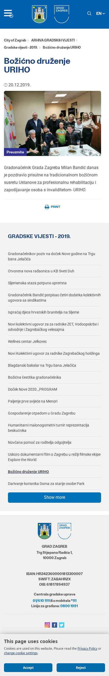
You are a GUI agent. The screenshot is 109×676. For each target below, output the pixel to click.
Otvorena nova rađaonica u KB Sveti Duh (41, 271)
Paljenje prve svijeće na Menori (32, 401)
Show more (54, 497)
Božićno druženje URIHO (28, 472)
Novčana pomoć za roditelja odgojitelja (39, 442)
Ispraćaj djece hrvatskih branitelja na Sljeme (43, 312)
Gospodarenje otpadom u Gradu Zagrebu (41, 413)
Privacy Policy (87, 648)
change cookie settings (21, 653)
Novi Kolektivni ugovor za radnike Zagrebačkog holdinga (54, 353)
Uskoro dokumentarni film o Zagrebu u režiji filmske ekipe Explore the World (54, 457)
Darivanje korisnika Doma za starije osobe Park (46, 483)
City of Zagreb (15, 40)
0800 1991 (69, 606)
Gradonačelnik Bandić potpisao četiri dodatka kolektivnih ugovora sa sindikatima (54, 297)
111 (74, 600)
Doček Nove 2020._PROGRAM (32, 389)
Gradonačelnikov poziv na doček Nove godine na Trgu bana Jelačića (51, 256)
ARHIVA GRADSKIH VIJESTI (53, 40)
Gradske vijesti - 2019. (21, 47)
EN (99, 13)
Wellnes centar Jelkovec (27, 341)
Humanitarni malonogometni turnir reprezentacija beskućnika (48, 428)
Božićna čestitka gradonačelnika (34, 377)
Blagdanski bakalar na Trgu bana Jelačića (42, 365)
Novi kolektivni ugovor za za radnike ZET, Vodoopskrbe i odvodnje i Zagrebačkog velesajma (53, 327)
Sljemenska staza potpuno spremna (37, 283)
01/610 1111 (41, 600)
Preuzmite (15, 152)
